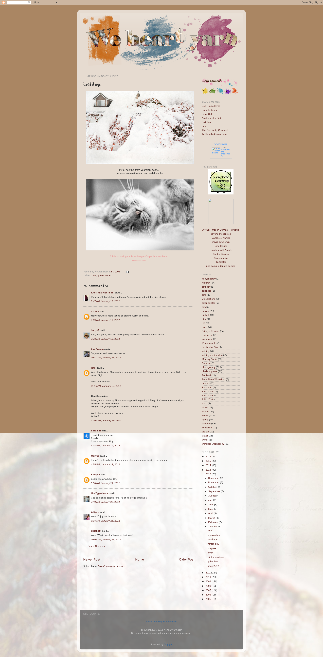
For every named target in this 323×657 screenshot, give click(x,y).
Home (139, 559)
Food (204, 327)
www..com (220, 144)
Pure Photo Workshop (213, 379)
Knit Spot (206, 122)
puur (204, 126)
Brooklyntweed (210, 110)
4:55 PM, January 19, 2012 (105, 464)
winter (108, 275)
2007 (209, 590)
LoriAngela (97, 349)
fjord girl (96, 430)
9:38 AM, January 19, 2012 (105, 339)
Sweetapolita (221, 258)
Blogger (168, 644)
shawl (205, 407)
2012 (209, 474)
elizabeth (96, 531)
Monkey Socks (209, 359)
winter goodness (216, 557)
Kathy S (95, 474)
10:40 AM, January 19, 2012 (106, 357)
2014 (209, 465)
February (213, 522)
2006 (209, 594)
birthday (206, 287)
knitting (205, 351)
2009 (209, 581)
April (211, 513)
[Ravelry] (234, 93)
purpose (212, 548)
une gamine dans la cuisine (220, 266)
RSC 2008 (207, 391)
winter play (213, 544)
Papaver (206, 363)
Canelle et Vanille (221, 238)
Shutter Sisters (221, 254)
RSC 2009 (207, 395)
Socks (205, 415)
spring (205, 419)
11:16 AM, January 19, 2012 (106, 386)
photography (208, 367)
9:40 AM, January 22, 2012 (105, 502)
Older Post (186, 559)
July (210, 500)
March (212, 518)
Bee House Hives (211, 106)
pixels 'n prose (209, 371)
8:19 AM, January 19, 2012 (105, 320)
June (211, 504)
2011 (208, 572)
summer (206, 423)
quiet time (213, 561)
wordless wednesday (213, 444)
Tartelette (221, 262)
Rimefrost (207, 387)
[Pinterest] (212, 93)
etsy (204, 319)
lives (210, 530)
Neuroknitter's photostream (225, 153)
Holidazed (207, 335)
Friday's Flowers (210, 331)
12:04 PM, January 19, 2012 (106, 420)
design (205, 311)
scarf (204, 403)
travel (205, 435)
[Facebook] (220, 93)
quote (101, 275)
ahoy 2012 (213, 566)
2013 (209, 470)
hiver (210, 552)
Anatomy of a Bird (211, 118)
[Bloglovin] (227, 93)
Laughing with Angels (221, 250)
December (214, 478)
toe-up (205, 431)
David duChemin (221, 242)
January (213, 526)
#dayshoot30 (209, 278)
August (212, 495)
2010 (209, 577)
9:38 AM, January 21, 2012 (105, 483)
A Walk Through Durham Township (220, 230)
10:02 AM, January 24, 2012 (106, 539)
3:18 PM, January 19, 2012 (105, 445)
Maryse (95, 456)
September (214, 491)
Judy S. (95, 330)
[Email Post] (127, 271)
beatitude (213, 539)
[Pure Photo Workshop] (221, 193)
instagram (207, 339)
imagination (214, 535)
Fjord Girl (207, 114)
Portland (206, 375)
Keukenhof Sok (210, 347)
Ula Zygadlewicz (100, 493)
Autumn (206, 283)
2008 (209, 586)
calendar (206, 291)
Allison (95, 512)
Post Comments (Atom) (110, 566)
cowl (204, 307)
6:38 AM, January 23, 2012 (105, 521)
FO (203, 323)
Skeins (205, 411)
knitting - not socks (212, 355)
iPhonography (209, 343)
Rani (93, 368)
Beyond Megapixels (220, 234)
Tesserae (207, 427)
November (214, 482)
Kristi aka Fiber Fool (102, 292)
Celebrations (208, 299)
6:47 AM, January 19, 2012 (105, 301)
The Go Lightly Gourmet (215, 130)
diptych (205, 315)
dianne (95, 311)
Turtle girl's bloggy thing (214, 134)
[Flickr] (205, 93)
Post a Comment (96, 546)
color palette (208, 303)
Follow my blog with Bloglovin (161, 621)
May (210, 509)
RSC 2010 (207, 399)
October (213, 487)
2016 (209, 456)
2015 (209, 461)
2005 (209, 599)
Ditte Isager (221, 246)
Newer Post (91, 559)
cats (94, 275)
